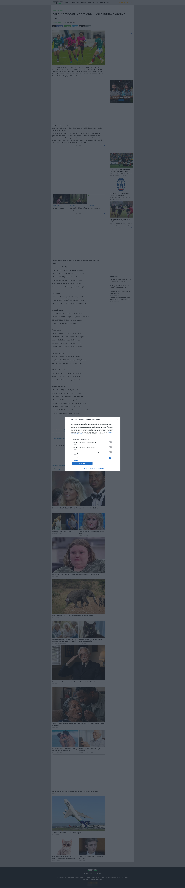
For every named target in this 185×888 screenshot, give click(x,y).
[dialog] (92, 444)
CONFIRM (82, 463)
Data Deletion (84, 468)
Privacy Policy (101, 468)
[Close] (117, 419)
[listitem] (92, 439)
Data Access (92, 468)
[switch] (110, 442)
